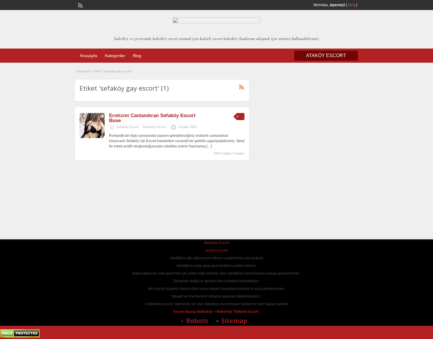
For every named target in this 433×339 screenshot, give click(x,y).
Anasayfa (88, 55)
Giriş (351, 5)
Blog (137, 55)
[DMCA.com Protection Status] (20, 336)
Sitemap (234, 320)
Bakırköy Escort (154, 127)
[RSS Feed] (79, 4)
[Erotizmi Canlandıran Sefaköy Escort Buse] (92, 137)
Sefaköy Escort (127, 127)
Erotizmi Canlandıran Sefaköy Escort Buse (152, 118)
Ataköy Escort (326, 55)
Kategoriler (115, 55)
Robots (197, 320)
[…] (209, 146)
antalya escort (216, 250)
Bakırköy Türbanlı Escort (238, 312)
